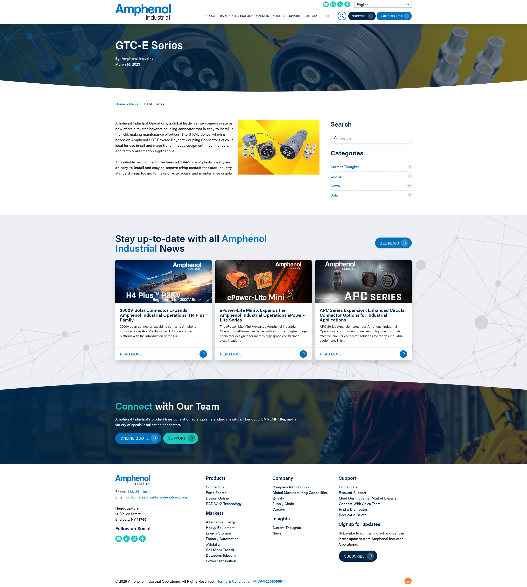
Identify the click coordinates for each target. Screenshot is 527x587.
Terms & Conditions (234, 581)
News (133, 103)
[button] (342, 16)
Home (120, 103)
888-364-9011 (139, 491)
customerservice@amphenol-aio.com (156, 497)
